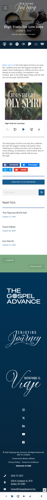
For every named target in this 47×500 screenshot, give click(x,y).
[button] (5, 8)
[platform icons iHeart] (42, 44)
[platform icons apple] (4, 44)
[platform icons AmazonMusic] (36, 44)
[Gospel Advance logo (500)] (23, 296)
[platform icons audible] (23, 44)
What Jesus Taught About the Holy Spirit (23, 34)
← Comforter (8, 260)
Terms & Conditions (30, 462)
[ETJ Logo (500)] (23, 339)
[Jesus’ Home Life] (23, 243)
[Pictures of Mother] (23, 229)
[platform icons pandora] (30, 44)
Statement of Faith (23, 466)
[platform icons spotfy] (17, 44)
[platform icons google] (11, 44)
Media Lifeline (29, 459)
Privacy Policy (14, 462)
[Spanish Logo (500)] (23, 382)
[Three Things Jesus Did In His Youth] (23, 214)
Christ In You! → (37, 267)
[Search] (42, 192)
